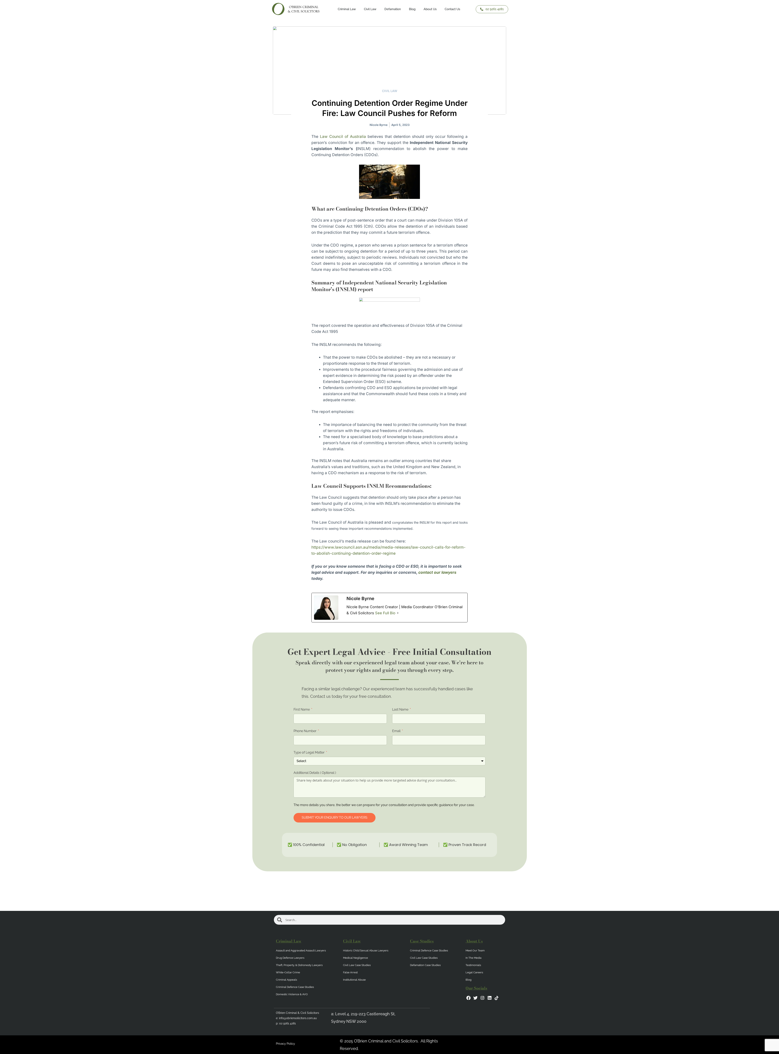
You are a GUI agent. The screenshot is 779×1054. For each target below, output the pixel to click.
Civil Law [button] (370, 9)
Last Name (400, 709)
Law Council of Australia (343, 136)
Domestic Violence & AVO (292, 994)
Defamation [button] (392, 9)
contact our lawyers (437, 572)
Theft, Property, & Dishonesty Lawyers (299, 965)
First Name (302, 709)
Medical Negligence (355, 957)
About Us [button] (430, 9)
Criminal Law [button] (347, 9)
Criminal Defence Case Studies (295, 987)
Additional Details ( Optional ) (315, 773)
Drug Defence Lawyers (290, 957)
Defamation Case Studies (425, 965)
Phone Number (305, 731)
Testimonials (473, 965)
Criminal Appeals (286, 979)
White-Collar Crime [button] (288, 972)
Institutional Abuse (354, 979)
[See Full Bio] (397, 613)
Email (396, 731)
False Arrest (350, 972)
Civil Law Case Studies (357, 965)
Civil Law (389, 91)
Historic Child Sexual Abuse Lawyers (365, 950)
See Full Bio (385, 613)
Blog (412, 9)
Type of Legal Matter (309, 752)
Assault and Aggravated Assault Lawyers (301, 950)
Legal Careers (474, 972)
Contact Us (452, 9)
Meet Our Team (475, 950)
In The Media (473, 957)
